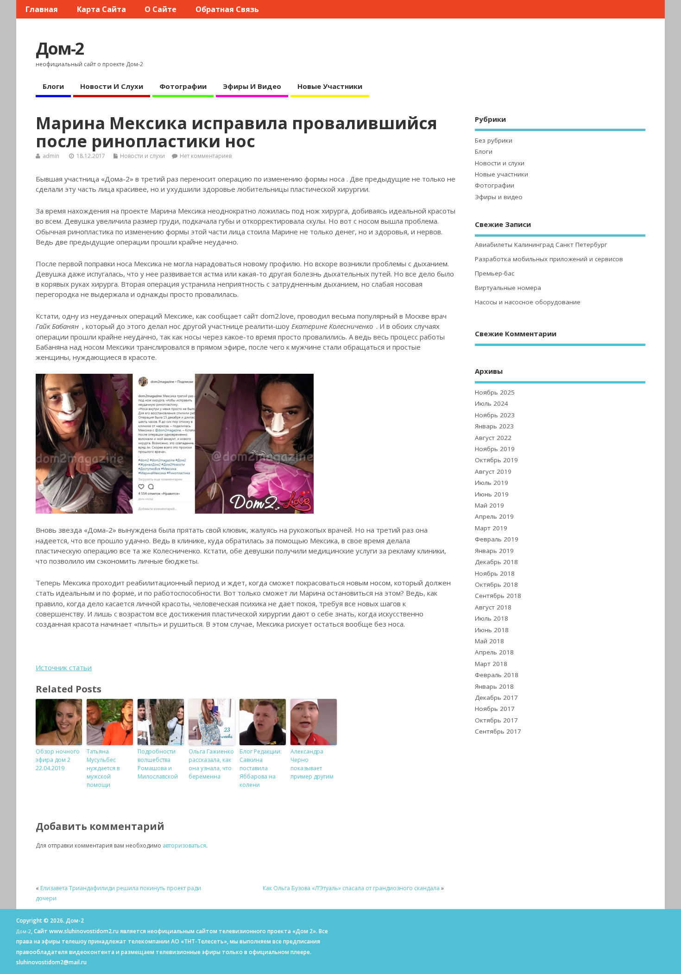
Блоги (53, 86)
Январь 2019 (494, 551)
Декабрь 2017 (496, 697)
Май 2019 (489, 505)
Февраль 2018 (496, 675)
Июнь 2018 (492, 630)
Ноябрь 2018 (495, 573)
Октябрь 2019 (496, 460)
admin (51, 156)
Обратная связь (227, 9)
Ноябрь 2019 (495, 449)
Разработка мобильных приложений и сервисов (549, 259)
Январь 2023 (494, 426)
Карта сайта (101, 9)
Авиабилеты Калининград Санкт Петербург (541, 244)
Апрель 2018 (494, 652)
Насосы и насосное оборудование (527, 302)
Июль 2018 (491, 618)
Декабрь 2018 (496, 562)
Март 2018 (491, 664)
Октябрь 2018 (496, 584)
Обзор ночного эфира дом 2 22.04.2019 (58, 760)
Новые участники (329, 86)
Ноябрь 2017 (495, 708)
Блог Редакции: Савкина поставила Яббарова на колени (261, 768)
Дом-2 (60, 48)
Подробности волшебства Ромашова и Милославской (158, 764)
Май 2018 (489, 641)
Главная (41, 9)
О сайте (161, 9)
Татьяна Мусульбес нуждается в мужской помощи (103, 768)
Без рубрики (493, 140)
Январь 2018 (494, 686)
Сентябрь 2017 (498, 731)
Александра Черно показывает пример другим (312, 764)
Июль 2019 (491, 482)
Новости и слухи (111, 86)
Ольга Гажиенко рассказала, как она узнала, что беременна (211, 764)
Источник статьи (64, 667)
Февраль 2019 (496, 539)
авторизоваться (184, 845)
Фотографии (183, 86)
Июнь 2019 (492, 494)
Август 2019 (493, 471)
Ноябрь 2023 (495, 415)
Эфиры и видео (252, 86)
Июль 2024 (491, 403)
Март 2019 (491, 528)
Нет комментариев (206, 156)
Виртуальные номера (508, 287)
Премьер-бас (494, 273)
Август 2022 (493, 438)
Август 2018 (493, 607)
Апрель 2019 (494, 516)
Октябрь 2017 (496, 720)
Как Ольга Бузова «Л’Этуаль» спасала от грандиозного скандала (351, 888)
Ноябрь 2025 (495, 392)
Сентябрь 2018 (498, 595)
